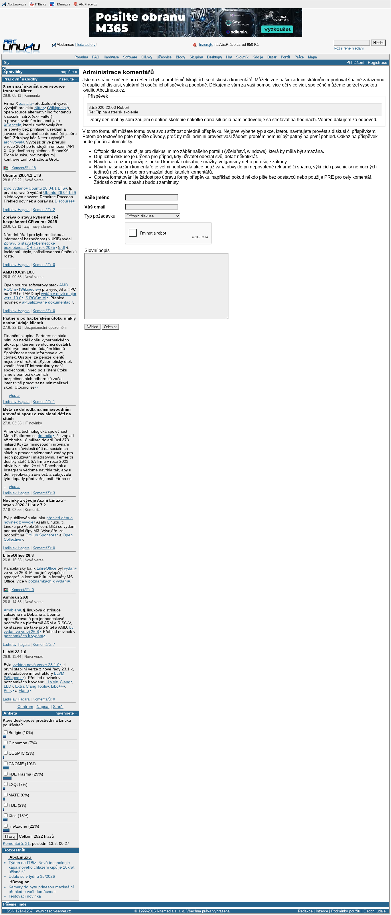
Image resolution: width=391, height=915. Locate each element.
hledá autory (85, 44)
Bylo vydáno (15, 188)
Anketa (10, 713)
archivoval (13, 142)
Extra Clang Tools (31, 686)
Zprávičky (13, 71)
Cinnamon (18, 743)
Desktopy (214, 57)
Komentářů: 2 (44, 210)
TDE (13, 805)
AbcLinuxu (20, 857)
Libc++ (57, 686)
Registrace (377, 62)
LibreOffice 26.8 (18, 555)
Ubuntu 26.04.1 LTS (22, 175)
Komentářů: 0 (44, 265)
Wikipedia (57, 108)
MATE (14, 795)
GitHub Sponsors (40, 535)
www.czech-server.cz (53, 911)
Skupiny (196, 57)
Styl (7, 62)
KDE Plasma (20, 774)
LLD (7, 686)
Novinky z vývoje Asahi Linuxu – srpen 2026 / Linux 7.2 (34, 502)
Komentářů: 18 (23, 168)
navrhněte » (66, 713)
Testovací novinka (25, 896)
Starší (58, 706)
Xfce (13, 815)
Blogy (180, 57)
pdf (62, 247)
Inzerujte (206, 44)
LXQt (13, 784)
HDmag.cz (62, 4)
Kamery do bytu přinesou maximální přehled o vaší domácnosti (41, 889)
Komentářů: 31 (16, 843)
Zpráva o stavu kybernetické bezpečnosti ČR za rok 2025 (30, 219)
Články (146, 57)
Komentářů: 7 (44, 644)
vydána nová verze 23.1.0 (36, 665)
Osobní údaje (375, 911)
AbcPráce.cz (87, 4)
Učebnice (164, 57)
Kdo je (257, 57)
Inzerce (322, 911)
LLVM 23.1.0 (14, 652)
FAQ (95, 57)
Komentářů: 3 (44, 493)
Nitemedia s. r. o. (171, 911)
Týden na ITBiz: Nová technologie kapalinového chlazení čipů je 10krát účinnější (41, 867)
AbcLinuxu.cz (16, 4)
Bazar (272, 57)
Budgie (15, 732)
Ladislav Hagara (16, 210)
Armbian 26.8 (15, 597)
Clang (65, 682)
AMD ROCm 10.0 (19, 272)
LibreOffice (46, 568)
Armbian (11, 610)
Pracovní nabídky (20, 79)
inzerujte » (67, 79)
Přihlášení (355, 62)
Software (130, 57)
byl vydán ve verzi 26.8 (39, 629)
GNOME (16, 763)
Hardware (111, 57)
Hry (229, 57)
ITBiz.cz (40, 4)
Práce (299, 57)
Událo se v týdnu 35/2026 (32, 876)
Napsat (43, 706)
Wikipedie (29, 289)
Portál (285, 57)
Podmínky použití (345, 911)
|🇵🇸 (5, 168)
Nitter (39, 108)
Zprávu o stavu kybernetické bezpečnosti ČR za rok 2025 (29, 245)
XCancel (11, 125)
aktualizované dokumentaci (46, 302)
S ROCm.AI (35, 298)
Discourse (64, 201)
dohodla (45, 436)
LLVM (59, 673)
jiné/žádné (18, 826)
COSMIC (17, 753)
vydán (69, 568)
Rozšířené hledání (349, 48)
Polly (8, 690)
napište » (69, 71)
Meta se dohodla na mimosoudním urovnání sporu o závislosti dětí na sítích (37, 414)
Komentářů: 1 (44, 402)
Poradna (81, 57)
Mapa (312, 57)
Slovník (242, 57)
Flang (24, 690)
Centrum (25, 706)
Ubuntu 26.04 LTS (59, 192)
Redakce (305, 911)
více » (14, 395)
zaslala (25, 103)
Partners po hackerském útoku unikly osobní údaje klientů (39, 320)
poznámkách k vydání (48, 581)
